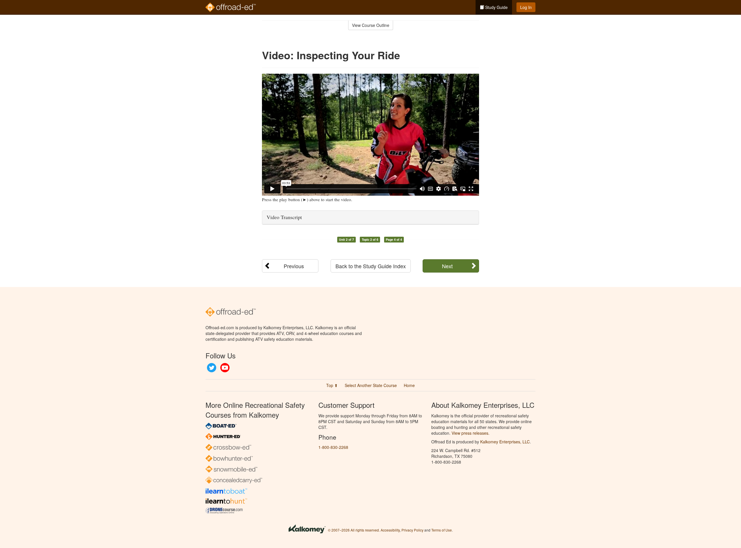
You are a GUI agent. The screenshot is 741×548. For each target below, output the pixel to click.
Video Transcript (284, 217)
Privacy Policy (412, 529)
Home (409, 385)
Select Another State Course (371, 385)
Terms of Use (441, 529)
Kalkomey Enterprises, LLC (505, 442)
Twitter (211, 367)
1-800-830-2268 (333, 447)
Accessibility (390, 529)
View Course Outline (370, 25)
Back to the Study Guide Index (370, 266)
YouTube (225, 367)
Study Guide (496, 7)
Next (447, 266)
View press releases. (470, 433)
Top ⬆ (332, 385)
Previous (294, 266)
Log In (526, 7)
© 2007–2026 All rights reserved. (354, 529)
